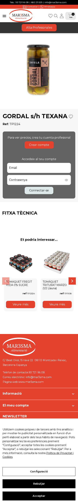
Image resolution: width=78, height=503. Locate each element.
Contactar (32, 6)
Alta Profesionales (39, 27)
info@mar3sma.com (56, 2)
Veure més (20, 304)
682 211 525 (36, 2)
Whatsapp (49, 6)
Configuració (39, 471)
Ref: (6, 124)
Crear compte (39, 145)
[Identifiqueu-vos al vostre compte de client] (61, 16)
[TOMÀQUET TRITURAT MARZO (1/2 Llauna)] (57, 261)
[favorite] (50, 15)
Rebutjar (39, 483)
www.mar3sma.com (31, 382)
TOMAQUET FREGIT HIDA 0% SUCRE (19, 283)
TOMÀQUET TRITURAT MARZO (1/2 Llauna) (55, 285)
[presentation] (5, 281)
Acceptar (39, 496)
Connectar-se (39, 190)
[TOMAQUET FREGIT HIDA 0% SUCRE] (20, 261)
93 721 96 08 (22, 2)
